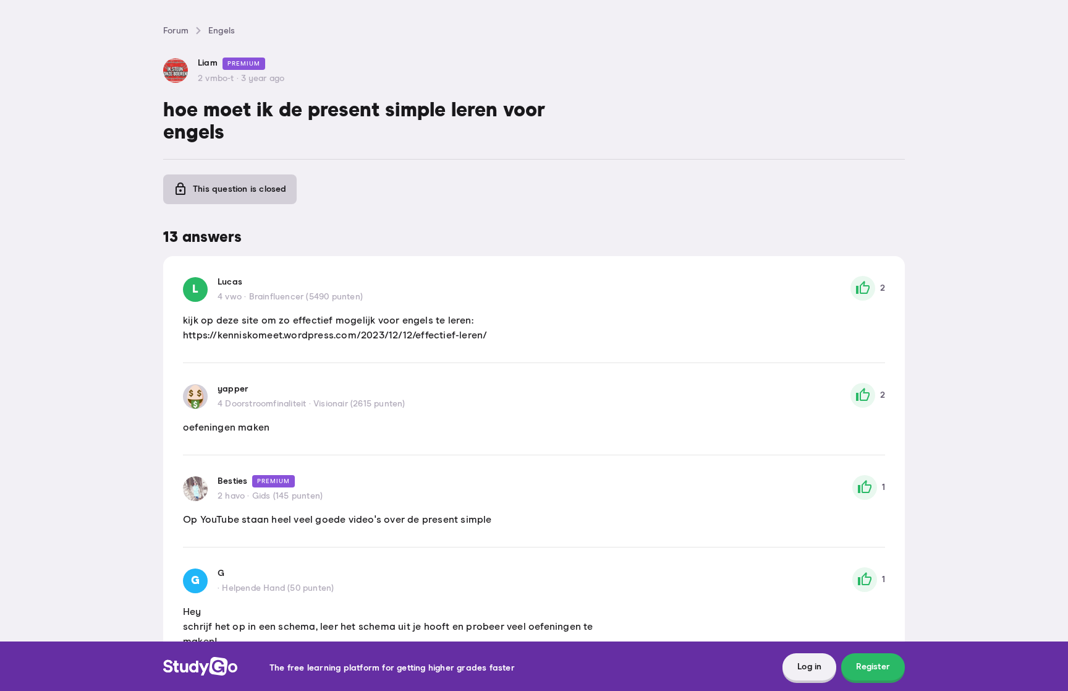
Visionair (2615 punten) (359, 404)
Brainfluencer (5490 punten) (306, 297)
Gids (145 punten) (287, 496)
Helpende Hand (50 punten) (278, 588)
